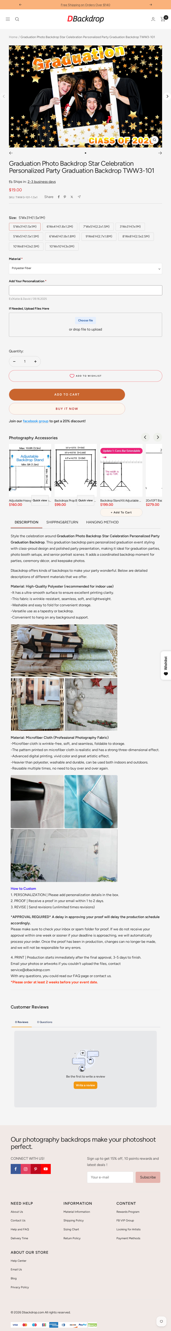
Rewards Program (127, 1211)
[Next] (167, 96)
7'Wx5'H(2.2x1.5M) (96, 227)
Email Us (16, 1269)
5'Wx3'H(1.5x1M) (25, 227)
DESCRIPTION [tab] (26, 522)
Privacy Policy (20, 1287)
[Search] (17, 19)
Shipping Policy (73, 1220)
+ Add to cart (121, 512)
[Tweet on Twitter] (72, 196)
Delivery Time (19, 1238)
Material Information (76, 1211)
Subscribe (148, 1177)
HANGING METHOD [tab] (102, 522)
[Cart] (163, 19)
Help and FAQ (20, 1229)
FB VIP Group (125, 1220)
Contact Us (18, 1220)
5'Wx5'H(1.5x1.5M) (26, 236)
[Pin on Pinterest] (65, 196)
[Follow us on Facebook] (16, 1169)
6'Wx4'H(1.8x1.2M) (60, 227)
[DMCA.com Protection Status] (92, 1325)
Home (13, 37)
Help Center (18, 1260)
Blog (14, 1278)
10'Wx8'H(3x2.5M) (26, 246)
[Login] (153, 19)
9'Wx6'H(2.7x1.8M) (99, 236)
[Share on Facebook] (59, 196)
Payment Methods (128, 1238)
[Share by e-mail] (79, 196)
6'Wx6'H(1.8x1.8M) (62, 236)
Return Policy (72, 1238)
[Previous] (11, 153)
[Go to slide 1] (85, 153)
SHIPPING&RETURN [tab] (62, 522)
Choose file (85, 320)
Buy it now (67, 409)
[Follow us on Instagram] (26, 1169)
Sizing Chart (71, 1229)
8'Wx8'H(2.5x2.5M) (136, 236)
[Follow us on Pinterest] (36, 1169)
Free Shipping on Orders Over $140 (85, 4)
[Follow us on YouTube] (46, 1169)
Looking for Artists (128, 1229)
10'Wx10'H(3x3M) (61, 246)
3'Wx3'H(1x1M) (130, 227)
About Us (17, 1211)
